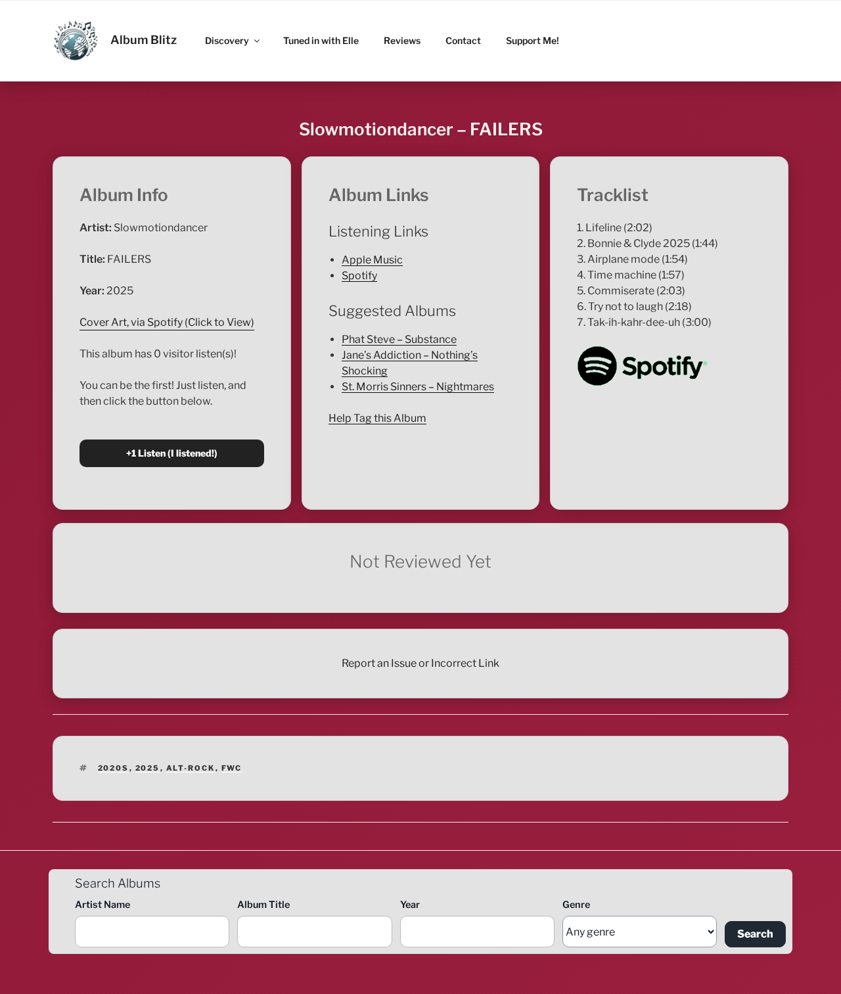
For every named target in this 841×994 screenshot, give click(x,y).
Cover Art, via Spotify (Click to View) (167, 322)
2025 (147, 768)
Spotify (359, 275)
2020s (113, 768)
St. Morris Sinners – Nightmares (418, 386)
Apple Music (372, 260)
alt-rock (191, 768)
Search (755, 934)
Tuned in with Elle (321, 40)
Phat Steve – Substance (399, 339)
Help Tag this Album (377, 418)
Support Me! (532, 40)
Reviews (402, 40)
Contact (463, 40)
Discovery (227, 40)
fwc (231, 768)
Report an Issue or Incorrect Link (420, 663)
